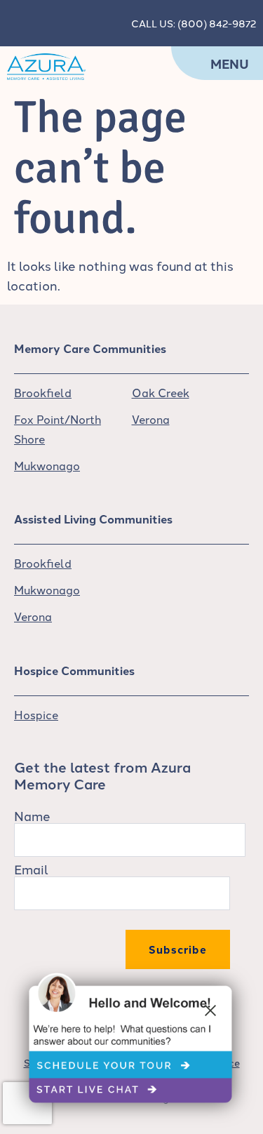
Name (32, 815)
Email (31, 868)
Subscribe (178, 949)
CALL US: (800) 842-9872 (193, 23)
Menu (229, 63)
